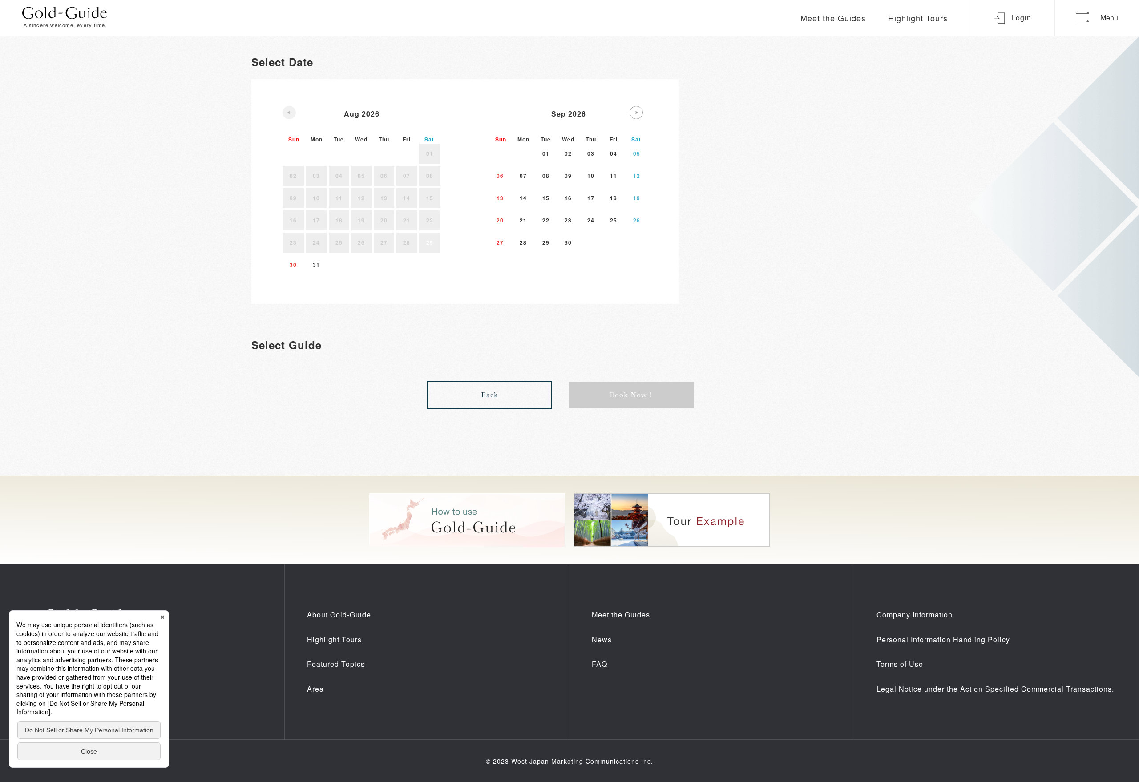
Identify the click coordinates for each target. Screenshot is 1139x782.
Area (315, 689)
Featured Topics (336, 664)
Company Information (914, 614)
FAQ (599, 664)
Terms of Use (899, 664)
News (602, 639)
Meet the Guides (833, 18)
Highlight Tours (918, 18)
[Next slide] (636, 112)
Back (489, 394)
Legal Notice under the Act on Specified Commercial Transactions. (995, 689)
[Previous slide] (289, 112)
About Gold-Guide (339, 614)
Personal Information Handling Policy (943, 639)
